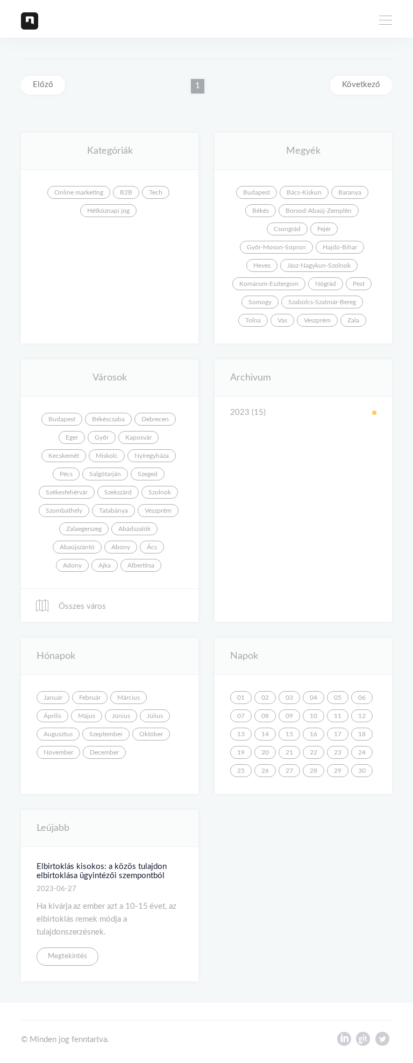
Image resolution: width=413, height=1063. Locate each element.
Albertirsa (140, 565)
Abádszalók (134, 529)
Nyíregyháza (151, 456)
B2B (126, 192)
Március (128, 697)
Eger (72, 437)
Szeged (148, 474)
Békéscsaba (108, 419)
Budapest (256, 192)
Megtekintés (67, 956)
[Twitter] (382, 1041)
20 (265, 752)
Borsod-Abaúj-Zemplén (319, 210)
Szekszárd (118, 492)
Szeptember (106, 734)
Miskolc (107, 456)
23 (337, 752)
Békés (260, 210)
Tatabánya (113, 510)
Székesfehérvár (67, 492)
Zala (353, 320)
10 (313, 716)
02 (265, 697)
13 (241, 734)
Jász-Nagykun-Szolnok (319, 265)
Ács (152, 547)
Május (86, 716)
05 (337, 697)
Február (90, 697)
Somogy (260, 302)
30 (362, 770)
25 (241, 770)
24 (362, 752)
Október (151, 734)
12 (362, 716)
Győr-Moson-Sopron (276, 247)
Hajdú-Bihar (340, 247)
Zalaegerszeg (84, 529)
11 (337, 716)
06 (362, 697)
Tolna (253, 320)
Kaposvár (138, 437)
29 (337, 770)
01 (241, 697)
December (104, 752)
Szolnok (159, 492)
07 (241, 716)
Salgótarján (105, 474)
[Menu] (385, 21)
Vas (282, 320)
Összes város (81, 606)
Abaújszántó (77, 547)
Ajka (104, 565)
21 (289, 752)
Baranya (349, 192)
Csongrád (287, 229)
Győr (102, 437)
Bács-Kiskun (304, 192)
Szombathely (64, 510)
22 (313, 752)
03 (289, 697)
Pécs (66, 474)
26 (265, 770)
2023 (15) (248, 412)
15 (289, 734)
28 (313, 770)
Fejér (324, 229)
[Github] (363, 1041)
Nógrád (325, 284)
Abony (120, 547)
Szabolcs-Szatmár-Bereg (322, 302)
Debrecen (155, 419)
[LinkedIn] (344, 1041)
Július (155, 716)
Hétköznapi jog (108, 210)
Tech (155, 192)
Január (53, 697)
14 (265, 734)
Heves (261, 265)
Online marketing (78, 192)
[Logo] (29, 20)
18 (362, 734)
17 (337, 734)
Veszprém (317, 320)
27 (289, 770)
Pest (359, 284)
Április (52, 716)
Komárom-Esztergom (268, 284)
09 (289, 716)
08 (265, 716)
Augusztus (58, 734)
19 (241, 752)
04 (313, 697)
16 (313, 734)
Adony (72, 565)
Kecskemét (63, 456)
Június (121, 716)
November (58, 752)
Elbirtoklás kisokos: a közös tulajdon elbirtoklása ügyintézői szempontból (102, 871)
